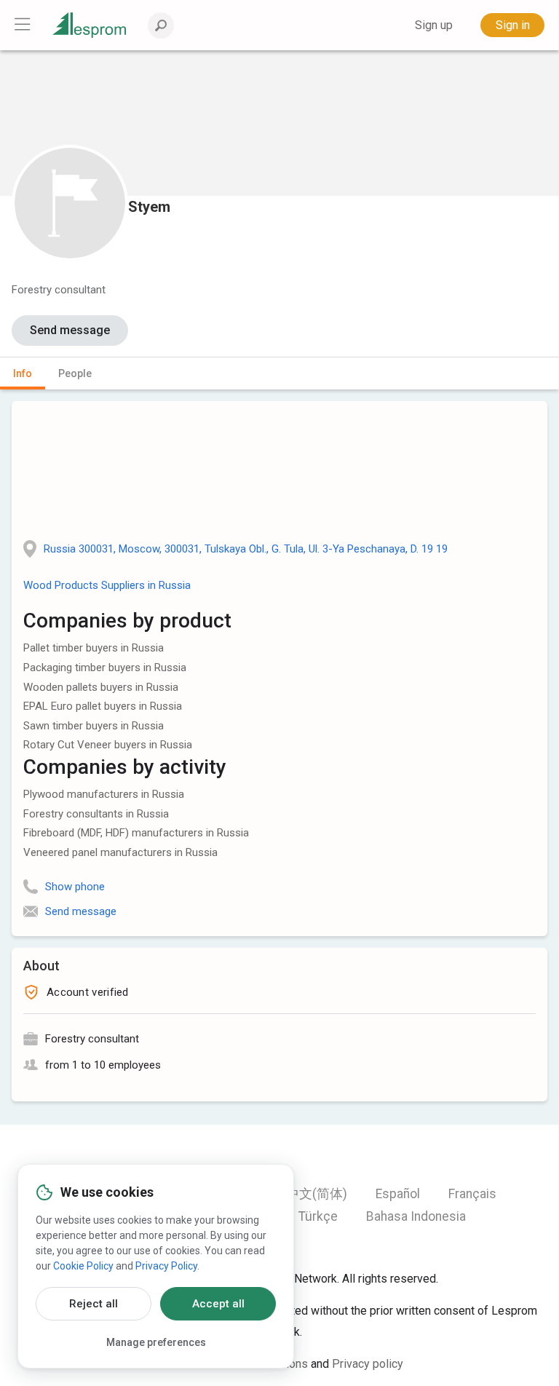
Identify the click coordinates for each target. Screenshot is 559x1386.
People (75, 373)
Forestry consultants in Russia (96, 813)
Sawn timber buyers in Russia (93, 725)
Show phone (75, 886)
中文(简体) (316, 1194)
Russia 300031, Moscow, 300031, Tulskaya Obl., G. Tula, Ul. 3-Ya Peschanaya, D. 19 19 (246, 548)
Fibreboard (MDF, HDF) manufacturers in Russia (136, 832)
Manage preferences (156, 1342)
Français (472, 1194)
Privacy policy (367, 1364)
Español (398, 1194)
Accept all (218, 1303)
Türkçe (318, 1216)
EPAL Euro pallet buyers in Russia (102, 706)
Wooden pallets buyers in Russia (100, 687)
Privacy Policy (166, 1266)
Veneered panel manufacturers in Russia (120, 852)
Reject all (93, 1303)
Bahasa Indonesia (416, 1216)
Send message (70, 330)
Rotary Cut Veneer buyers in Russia (107, 744)
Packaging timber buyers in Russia (104, 667)
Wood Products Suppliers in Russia (107, 585)
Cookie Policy (83, 1266)
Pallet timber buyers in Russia (93, 647)
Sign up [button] (434, 25)
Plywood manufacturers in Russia (103, 794)
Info (22, 373)
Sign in (513, 25)
